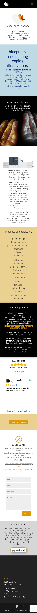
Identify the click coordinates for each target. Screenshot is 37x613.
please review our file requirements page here (19, 464)
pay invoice (17, 550)
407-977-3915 (14, 597)
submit (26, 513)
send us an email (18, 422)
